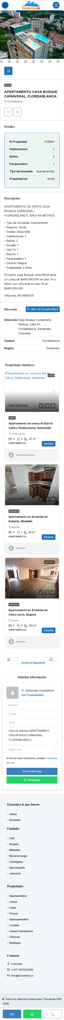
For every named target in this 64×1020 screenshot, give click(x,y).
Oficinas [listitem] (15, 937)
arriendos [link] (21, 548)
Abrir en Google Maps (44, 309)
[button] (8, 112)
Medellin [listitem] (15, 850)
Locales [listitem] (14, 925)
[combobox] (32, 749)
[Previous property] (12, 663)
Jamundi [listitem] (15, 873)
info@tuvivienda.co (22, 975)
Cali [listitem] (12, 838)
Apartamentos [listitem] (18, 896)
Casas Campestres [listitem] (21, 931)
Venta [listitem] (13, 814)
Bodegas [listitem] (15, 942)
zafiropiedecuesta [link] (25, 455)
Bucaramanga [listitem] (18, 855)
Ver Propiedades (32, 695)
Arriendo (49, 469)
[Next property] (54, 663)
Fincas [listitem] (14, 913)
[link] (32, 391)
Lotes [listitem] (13, 907)
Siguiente (39, 662)
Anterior (27, 662)
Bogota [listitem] (14, 844)
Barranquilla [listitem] (17, 867)
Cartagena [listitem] (16, 861)
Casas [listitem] (13, 901)
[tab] (8, 71)
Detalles (49, 443)
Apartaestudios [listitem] (19, 919)
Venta (8, 85)
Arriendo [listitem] (15, 820)
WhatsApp (33, 780)
